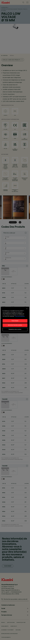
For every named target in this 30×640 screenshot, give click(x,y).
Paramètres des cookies (15, 329)
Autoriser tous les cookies (15, 325)
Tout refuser (15, 320)
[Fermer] (27, 309)
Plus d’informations (20, 316)
